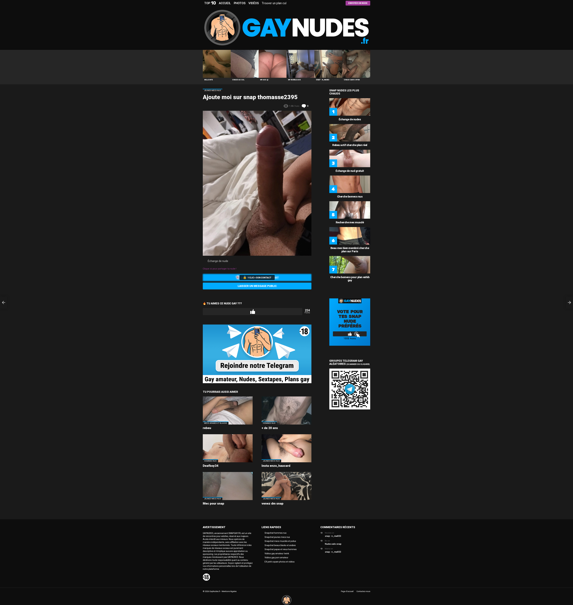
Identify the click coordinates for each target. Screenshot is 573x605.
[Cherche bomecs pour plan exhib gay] (349, 264)
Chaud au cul (238, 80)
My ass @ (264, 80)
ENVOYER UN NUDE (358, 3)
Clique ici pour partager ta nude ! (220, 268)
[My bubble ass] (300, 64)
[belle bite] (217, 64)
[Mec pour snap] (228, 486)
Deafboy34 (210, 466)
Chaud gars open (352, 80)
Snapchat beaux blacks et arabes (280, 545)
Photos (239, 3)
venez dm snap (272, 503)
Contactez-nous (363, 591)
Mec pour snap (213, 503)
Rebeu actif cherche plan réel (349, 145)
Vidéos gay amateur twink (277, 553)
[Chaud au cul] (245, 64)
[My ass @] (272, 64)
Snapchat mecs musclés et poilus (280, 541)
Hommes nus (269, 423)
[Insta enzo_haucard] (286, 448)
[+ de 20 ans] (286, 410)
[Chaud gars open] (356, 64)
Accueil (225, 3)
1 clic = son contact (259, 277)
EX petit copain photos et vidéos (280, 562)
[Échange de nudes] (349, 107)
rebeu (207, 428)
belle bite (208, 80)
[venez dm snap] (286, 486)
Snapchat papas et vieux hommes (281, 549)
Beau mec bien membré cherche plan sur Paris (350, 249)
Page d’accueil (347, 591)
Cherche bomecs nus (350, 196)
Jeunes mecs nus (271, 461)
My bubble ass (294, 80)
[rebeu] (228, 410)
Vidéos (253, 3)
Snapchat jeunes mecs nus (277, 537)
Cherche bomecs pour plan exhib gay (349, 279)
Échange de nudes (350, 119)
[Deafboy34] (228, 448)
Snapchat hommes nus (275, 533)
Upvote (252, 311)
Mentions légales (229, 591)
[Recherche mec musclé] (349, 210)
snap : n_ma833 (322, 80)
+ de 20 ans (270, 428)
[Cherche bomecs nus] (349, 184)
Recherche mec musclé (350, 222)
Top (210, 3)
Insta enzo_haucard (276, 466)
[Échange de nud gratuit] (349, 158)
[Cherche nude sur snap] (3, 303)
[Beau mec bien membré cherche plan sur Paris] (349, 236)
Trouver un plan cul (274, 3)
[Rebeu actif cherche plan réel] (349, 133)
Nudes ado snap (333, 544)
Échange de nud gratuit (350, 170)
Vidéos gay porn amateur (276, 557)
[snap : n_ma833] (328, 64)
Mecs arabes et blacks (215, 423)
